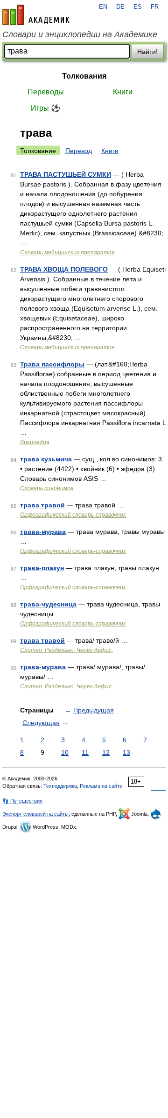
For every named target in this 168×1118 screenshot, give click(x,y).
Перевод (78, 150)
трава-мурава (43, 531)
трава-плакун (42, 568)
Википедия (34, 442)
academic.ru (36, 15)
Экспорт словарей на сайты (35, 814)
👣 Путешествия (22, 801)
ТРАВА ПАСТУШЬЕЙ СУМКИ (65, 174)
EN (103, 7)
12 (106, 752)
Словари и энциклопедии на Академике (79, 34)
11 (85, 752)
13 (126, 752)
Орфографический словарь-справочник (73, 515)
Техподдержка (60, 786)
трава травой (42, 505)
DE (120, 7)
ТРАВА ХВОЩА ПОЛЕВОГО (64, 269)
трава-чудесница (48, 604)
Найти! (147, 51)
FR (155, 7)
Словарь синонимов (46, 488)
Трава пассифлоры (52, 364)
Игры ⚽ (45, 108)
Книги (123, 92)
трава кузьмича (46, 459)
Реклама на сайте (101, 786)
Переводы (46, 92)
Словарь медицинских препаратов (67, 252)
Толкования (84, 76)
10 (65, 752)
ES (137, 7)
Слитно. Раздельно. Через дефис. (66, 650)
